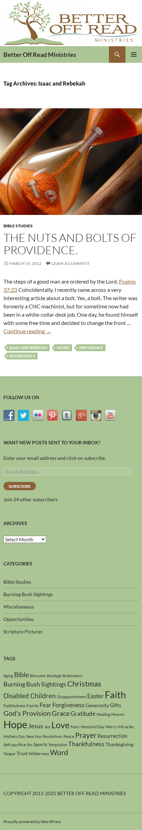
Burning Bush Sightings (28, 594)
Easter (95, 696)
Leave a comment (71, 263)
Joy (47, 726)
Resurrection (112, 736)
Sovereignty (22, 356)
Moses (63, 347)
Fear (45, 705)
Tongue (9, 753)
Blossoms (38, 675)
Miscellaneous (18, 607)
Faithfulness (14, 705)
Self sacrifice (14, 744)
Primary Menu (133, 54)
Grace (61, 713)
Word (59, 752)
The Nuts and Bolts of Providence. (69, 243)
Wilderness (39, 753)
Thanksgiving (119, 744)
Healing (103, 714)
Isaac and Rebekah (28, 347)
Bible (21, 675)
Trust (22, 753)
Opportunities (18, 619)
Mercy (111, 726)
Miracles (126, 726)
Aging (8, 675)
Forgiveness (68, 705)
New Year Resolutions (44, 736)
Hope (15, 724)
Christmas (84, 683)
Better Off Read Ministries (39, 54)
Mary (75, 726)
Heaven (117, 714)
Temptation (57, 744)
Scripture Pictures (22, 631)
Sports (40, 744)
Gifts (115, 705)
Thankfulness (86, 744)
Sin (29, 744)
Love (60, 725)
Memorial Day (92, 726)
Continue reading (27, 331)
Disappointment (71, 696)
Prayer (86, 735)
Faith (115, 694)
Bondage (54, 675)
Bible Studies (18, 225)
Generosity (97, 705)
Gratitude (83, 713)
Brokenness (72, 675)
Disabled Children (29, 696)
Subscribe (20, 486)
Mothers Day (14, 736)
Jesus (35, 726)
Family (33, 705)
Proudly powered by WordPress (32, 821)
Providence (91, 347)
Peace (68, 736)
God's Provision (27, 713)
